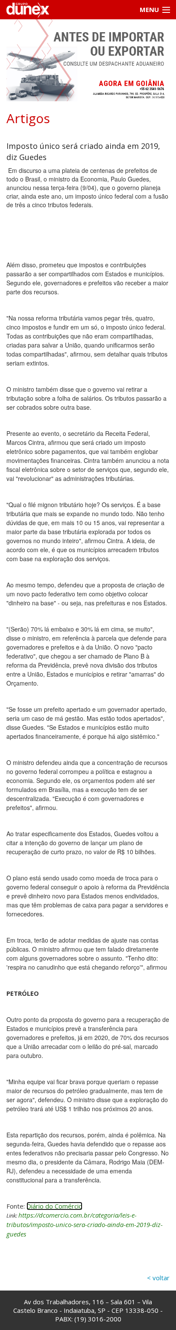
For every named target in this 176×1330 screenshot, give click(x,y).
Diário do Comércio (54, 1206)
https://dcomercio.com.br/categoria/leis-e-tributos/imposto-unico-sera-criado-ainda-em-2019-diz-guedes (84, 1224)
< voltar (158, 1277)
